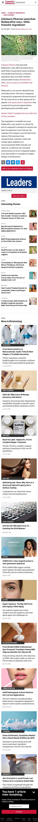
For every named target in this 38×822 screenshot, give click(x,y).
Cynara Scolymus (12, 83)
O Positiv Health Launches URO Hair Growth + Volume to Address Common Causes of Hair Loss (14, 216)
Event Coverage (8, 390)
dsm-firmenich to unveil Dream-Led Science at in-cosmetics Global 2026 (18, 779)
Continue (19, 812)
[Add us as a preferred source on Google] (23, 162)
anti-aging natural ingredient (20, 102)
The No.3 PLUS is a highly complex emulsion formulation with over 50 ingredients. (17, 448)
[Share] (8, 162)
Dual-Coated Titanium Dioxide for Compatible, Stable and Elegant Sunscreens (14, 290)
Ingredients (7, 774)
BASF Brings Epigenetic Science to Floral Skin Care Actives (13, 240)
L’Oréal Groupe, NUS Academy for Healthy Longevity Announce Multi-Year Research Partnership (14, 303)
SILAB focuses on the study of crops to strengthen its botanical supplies (14, 252)
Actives (3, 223)
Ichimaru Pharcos (8, 65)
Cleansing (6, 731)
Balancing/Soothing (10, 643)
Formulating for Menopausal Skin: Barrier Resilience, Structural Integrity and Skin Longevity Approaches (14, 265)
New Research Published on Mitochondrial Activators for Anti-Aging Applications (14, 228)
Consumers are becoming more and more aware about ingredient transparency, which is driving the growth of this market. (17, 744)
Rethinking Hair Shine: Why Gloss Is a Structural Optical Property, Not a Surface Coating (18, 485)
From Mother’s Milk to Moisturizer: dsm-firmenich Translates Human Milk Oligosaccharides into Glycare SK (19, 649)
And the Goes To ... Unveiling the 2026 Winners (17, 527)
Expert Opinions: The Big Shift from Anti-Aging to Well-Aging (18, 605)
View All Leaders (19, 196)
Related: (4, 113)
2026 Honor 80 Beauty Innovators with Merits (16, 396)
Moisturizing (9, 15)
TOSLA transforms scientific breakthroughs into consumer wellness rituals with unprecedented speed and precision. (19, 360)
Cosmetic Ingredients (16, 13)
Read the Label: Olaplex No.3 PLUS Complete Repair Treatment (17, 441)
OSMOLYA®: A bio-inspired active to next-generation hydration (18, 562)
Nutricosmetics (5, 211)
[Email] (3, 162)
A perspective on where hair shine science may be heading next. (17, 492)
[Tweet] (18, 162)
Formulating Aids (9, 688)
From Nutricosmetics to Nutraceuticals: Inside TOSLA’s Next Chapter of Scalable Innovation (18, 351)
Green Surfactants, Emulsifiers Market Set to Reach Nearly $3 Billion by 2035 (19, 736)
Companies (4, 298)
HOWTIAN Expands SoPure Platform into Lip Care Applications (18, 693)
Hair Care (6, 435)
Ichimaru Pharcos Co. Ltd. (23, 29)
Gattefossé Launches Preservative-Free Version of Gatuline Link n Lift (13, 277)
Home (3, 13)
